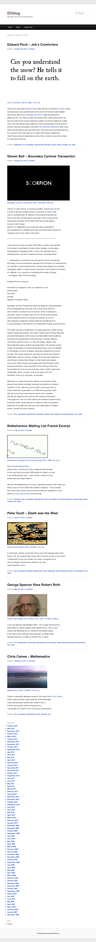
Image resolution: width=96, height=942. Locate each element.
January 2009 (12, 852)
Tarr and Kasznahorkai (48, 126)
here (55, 627)
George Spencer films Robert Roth (33, 584)
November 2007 (13, 886)
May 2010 (10, 812)
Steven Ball (51, 211)
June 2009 (11, 838)
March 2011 (11, 789)
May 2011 (10, 783)
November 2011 (13, 770)
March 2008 (11, 875)
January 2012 (12, 765)
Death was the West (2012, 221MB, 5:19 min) (25, 547)
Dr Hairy (61, 108)
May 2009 (10, 841)
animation (17, 499)
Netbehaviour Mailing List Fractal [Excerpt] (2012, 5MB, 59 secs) (33, 460)
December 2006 (13, 914)
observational (62, 642)
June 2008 (11, 867)
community (32, 642)
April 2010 (11, 815)
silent (59, 144)
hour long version (23, 493)
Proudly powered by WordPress (48, 933)
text (69, 144)
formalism (40, 414)
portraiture (81, 642)
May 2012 (10, 757)
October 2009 (12, 831)
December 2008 (13, 854)
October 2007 (12, 888)
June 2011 (11, 781)
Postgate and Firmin (34, 114)
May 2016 (10, 728)
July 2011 (10, 778)
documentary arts (42, 642)
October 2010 (12, 802)
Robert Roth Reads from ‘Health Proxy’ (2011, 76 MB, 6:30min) (33, 618)
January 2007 (12, 912)
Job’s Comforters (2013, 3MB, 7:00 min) (23, 102)
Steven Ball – (41, 156)
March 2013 (11, 736)
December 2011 (13, 768)
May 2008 (10, 870)
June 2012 (11, 754)
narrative (70, 571)
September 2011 (13, 775)
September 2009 (13, 833)
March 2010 (11, 817)
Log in (9, 924)
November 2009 (13, 828)
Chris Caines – (28, 656)
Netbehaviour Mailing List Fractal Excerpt (38, 425)
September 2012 (13, 749)
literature (48, 144)
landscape (51, 571)
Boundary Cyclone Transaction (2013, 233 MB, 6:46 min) (30, 202)
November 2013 (13, 731)
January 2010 (12, 823)
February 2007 (12, 909)
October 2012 (12, 747)
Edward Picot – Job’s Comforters (32, 44)
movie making (61, 571)
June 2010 (11, 810)
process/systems (68, 414)
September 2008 (13, 862)
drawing (29, 571)
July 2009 (10, 836)
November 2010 (13, 799)
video (74, 144)
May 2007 (10, 901)
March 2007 (11, 907)
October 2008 (12, 859)
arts (23, 144)
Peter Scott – (32, 513)
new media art (56, 414)
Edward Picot (30, 108)
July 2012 (10, 752)
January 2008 (12, 880)
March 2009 (11, 846)
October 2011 (12, 773)
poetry (54, 144)
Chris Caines (57, 696)
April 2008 (11, 872)
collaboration (22, 642)
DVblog (13, 13)
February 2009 (12, 849)
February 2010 (12, 820)
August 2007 (12, 893)
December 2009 (13, 825)
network (47, 414)
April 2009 (11, 844)
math (46, 499)
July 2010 (10, 807)
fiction (45, 571)
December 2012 (13, 741)
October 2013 (12, 733)
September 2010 (13, 804)
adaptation (18, 144)
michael (32, 49)
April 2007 (11, 904)
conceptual (30, 144)
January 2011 (12, 794)
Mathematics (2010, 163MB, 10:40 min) (23, 690)
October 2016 (12, 726)
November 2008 (13, 857)
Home (10, 27)
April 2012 (11, 760)
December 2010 (13, 796)
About (18, 27)
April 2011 (11, 786)
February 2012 (12, 762)
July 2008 (10, 865)
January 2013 (12, 739)
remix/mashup (77, 499)
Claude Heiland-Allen (20, 466)
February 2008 (12, 878)
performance (72, 642)
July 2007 (10, 896)
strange (64, 144)
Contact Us (28, 27)
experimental (39, 144)
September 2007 (13, 891)
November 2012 (13, 744)
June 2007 (11, 899)
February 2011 (12, 791)
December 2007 (13, 883)
